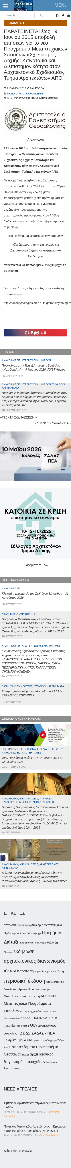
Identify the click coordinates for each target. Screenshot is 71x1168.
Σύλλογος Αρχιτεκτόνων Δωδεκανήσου (38, 1011)
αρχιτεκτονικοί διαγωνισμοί (33, 943)
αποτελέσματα (23, 1047)
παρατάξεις (22, 1025)
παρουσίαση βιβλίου (44, 971)
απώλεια (10, 925)
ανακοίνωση (48, 1025)
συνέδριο (37, 925)
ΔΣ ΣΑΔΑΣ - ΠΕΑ (40, 1033)
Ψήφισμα (52, 1040)
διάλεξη (52, 942)
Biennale (8, 952)
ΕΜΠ (52, 996)
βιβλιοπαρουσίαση (12, 1018)
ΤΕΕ (24, 996)
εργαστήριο (40, 1040)
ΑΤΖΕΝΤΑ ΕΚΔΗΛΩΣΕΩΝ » (18, 417)
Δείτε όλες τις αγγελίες (18, 1150)
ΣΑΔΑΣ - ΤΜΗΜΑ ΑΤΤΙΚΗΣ (39, 1018)
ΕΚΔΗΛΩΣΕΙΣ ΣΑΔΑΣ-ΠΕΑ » (52, 423)
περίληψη (37, 934)
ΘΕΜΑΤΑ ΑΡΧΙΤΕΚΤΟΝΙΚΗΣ (21, 718)
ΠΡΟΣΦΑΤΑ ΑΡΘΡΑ (15, 580)
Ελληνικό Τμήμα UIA (18, 1040)
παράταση (25, 971)
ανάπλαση (33, 996)
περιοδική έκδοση (24, 981)
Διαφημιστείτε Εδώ (35, 565)
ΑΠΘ (44, 996)
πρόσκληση (24, 925)
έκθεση (59, 971)
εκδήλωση (24, 951)
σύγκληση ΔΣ (14, 1033)
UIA (33, 1025)
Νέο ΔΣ (25, 1054)
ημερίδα (9, 1025)
